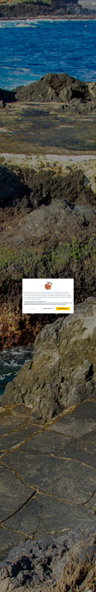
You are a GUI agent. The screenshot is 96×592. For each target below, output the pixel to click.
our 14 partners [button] (40, 292)
